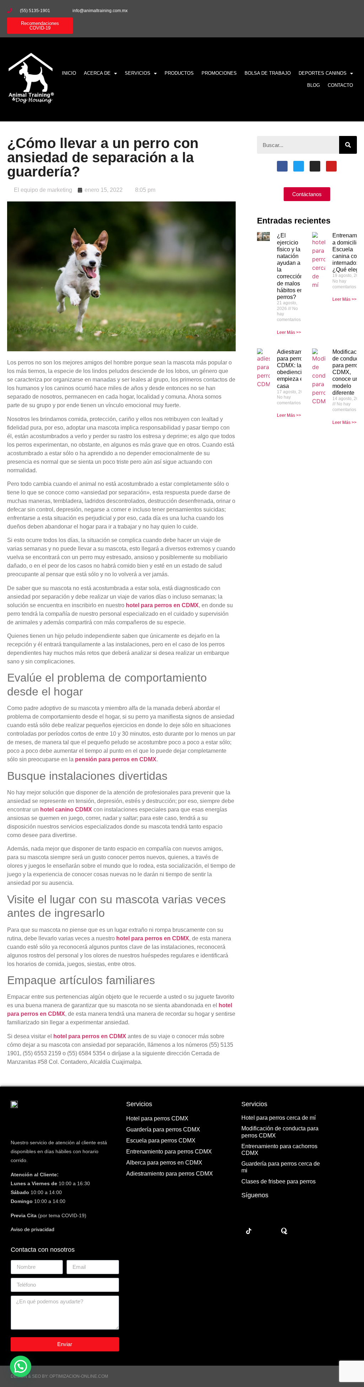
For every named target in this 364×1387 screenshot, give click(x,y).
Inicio (69, 73)
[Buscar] (348, 145)
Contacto (340, 85)
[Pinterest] (302, 1231)
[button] (20, 1366)
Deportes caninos (323, 73)
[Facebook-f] (308, 10)
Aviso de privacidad (32, 1229)
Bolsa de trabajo (268, 73)
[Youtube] (350, 10)
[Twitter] (298, 166)
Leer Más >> (289, 332)
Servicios (137, 73)
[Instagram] (336, 10)
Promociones (219, 73)
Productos (179, 73)
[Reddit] (266, 1231)
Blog (313, 85)
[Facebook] (282, 166)
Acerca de (97, 73)
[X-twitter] (322, 10)
